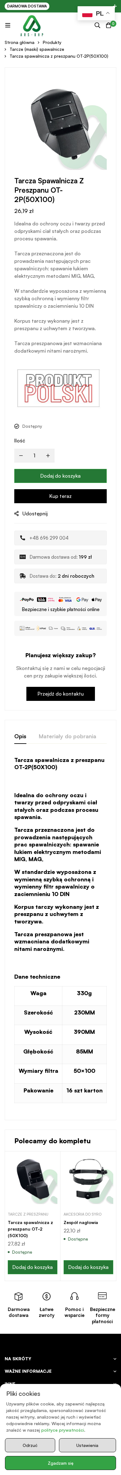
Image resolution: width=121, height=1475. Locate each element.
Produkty (52, 42)
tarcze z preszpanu (28, 1214)
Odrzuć (30, 1445)
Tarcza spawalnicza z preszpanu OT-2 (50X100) (30, 1229)
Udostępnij (34, 513)
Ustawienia (87, 1445)
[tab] (20, 736)
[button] (32, 1267)
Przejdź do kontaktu (61, 694)
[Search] (97, 25)
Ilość (19, 440)
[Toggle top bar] (115, 6)
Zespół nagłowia (81, 1222)
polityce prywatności (62, 1430)
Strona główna (19, 42)
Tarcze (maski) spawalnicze (37, 49)
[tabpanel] (60, 933)
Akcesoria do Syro (82, 1214)
